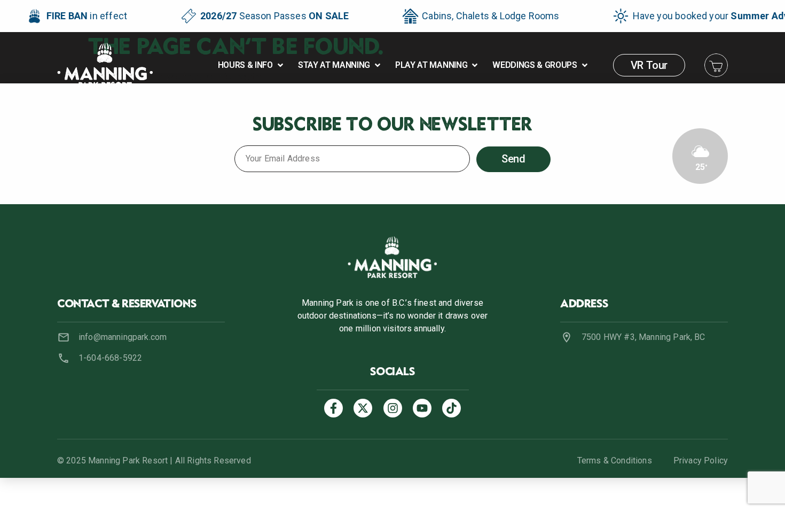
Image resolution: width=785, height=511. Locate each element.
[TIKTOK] (451, 408)
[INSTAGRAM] (392, 408)
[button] (251, 65)
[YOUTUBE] (422, 408)
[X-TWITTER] (363, 408)
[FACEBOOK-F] (333, 408)
